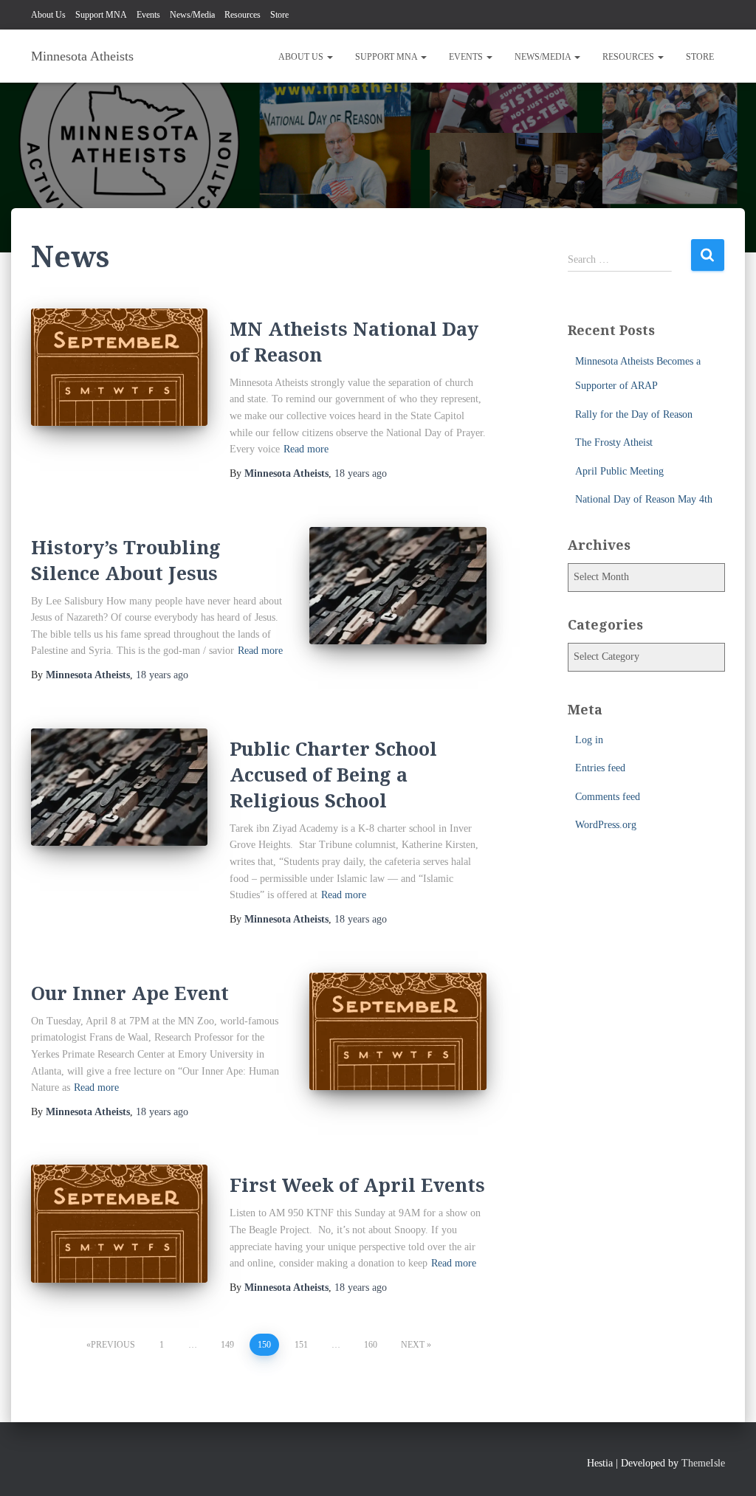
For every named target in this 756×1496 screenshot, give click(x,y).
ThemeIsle (703, 1463)
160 (370, 1345)
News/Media (192, 15)
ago (360, 473)
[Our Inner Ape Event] (397, 1032)
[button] (329, 57)
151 (301, 1345)
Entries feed (600, 767)
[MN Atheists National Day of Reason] (119, 367)
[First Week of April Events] (119, 1224)
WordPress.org (605, 824)
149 (227, 1345)
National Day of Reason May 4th (643, 499)
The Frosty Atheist (614, 442)
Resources (242, 15)
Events (148, 15)
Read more (306, 449)
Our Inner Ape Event (130, 992)
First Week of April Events (357, 1184)
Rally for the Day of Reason (634, 414)
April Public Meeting (619, 471)
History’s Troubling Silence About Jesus (126, 559)
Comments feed (607, 796)
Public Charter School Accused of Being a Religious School (333, 774)
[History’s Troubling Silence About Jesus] (397, 586)
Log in (589, 739)
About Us (48, 15)
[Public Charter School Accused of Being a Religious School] (119, 787)
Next (413, 1345)
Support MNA (101, 15)
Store (279, 15)
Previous (113, 1345)
